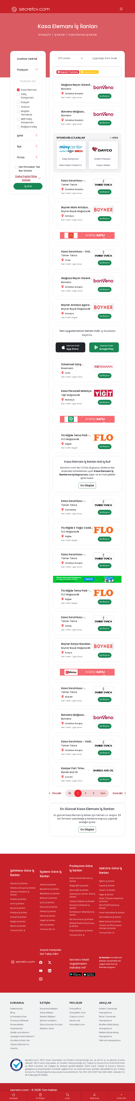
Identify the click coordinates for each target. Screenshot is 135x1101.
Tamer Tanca (69, 184)
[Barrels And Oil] (105, 770)
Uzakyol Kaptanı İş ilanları (81, 901)
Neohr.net (74, 1020)
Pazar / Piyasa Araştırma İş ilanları (111, 900)
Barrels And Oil (69, 772)
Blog (12, 1012)
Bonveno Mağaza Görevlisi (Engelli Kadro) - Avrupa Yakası (76, 715)
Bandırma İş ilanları (49, 889)
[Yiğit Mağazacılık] (105, 393)
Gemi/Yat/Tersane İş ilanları (109, 906)
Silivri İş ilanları (47, 924)
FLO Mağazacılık (70, 439)
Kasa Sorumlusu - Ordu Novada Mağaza (76, 252)
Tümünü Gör (16, 930)
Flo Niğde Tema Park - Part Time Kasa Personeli (75, 591)
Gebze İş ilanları (47, 915)
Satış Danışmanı (27, 95)
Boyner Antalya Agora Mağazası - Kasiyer (75, 305)
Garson (25, 107)
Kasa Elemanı (29, 89)
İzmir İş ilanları (17, 903)
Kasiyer (25, 102)
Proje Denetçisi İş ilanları (81, 930)
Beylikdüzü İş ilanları (50, 893)
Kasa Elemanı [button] (90, 71)
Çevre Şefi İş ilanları (78, 890)
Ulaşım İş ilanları (107, 890)
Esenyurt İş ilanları (48, 906)
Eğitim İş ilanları (106, 881)
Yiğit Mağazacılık (70, 395)
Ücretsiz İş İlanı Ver (20, 1040)
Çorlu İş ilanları (47, 902)
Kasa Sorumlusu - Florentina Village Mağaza (72, 554)
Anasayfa (44, 35)
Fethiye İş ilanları (48, 911)
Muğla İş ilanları (18, 921)
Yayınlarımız (16, 1028)
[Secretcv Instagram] (41, 979)
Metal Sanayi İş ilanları (110, 921)
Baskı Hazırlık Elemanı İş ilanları (81, 879)
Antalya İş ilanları (18, 912)
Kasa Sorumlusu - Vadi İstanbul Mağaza (76, 742)
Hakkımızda (16, 1008)
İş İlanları (59, 35)
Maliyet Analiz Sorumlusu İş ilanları (81, 924)
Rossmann (67, 368)
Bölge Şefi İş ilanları (78, 885)
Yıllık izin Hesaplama (110, 1040)
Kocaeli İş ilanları (18, 917)
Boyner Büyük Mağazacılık (75, 211)
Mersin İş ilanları (18, 926)
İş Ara (28, 186)
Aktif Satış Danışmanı (27, 120)
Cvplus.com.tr (76, 1016)
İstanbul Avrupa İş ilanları (22, 887)
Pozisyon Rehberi (19, 1020)
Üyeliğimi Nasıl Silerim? (22, 1036)
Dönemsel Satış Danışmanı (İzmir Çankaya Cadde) (72, 364)
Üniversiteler (17, 1024)
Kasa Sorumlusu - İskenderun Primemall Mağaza (75, 617)
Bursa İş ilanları (17, 908)
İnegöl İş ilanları (47, 920)
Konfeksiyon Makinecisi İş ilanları (81, 913)
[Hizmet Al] (87, 579)
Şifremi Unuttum (48, 1020)
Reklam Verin (47, 1028)
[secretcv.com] (30, 9)
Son (103, 793)
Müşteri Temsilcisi (26, 113)
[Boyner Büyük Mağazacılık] (105, 209)
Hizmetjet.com (77, 1024)
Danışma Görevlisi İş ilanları (79, 906)
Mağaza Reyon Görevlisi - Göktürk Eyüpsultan (76, 278)
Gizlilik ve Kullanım (19, 1032)
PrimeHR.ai (75, 1008)
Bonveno (66, 88)
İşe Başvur (105, 96)
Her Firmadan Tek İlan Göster (29, 168)
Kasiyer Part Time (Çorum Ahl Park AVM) (75, 768)
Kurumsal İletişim (49, 1008)
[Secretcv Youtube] (41, 971)
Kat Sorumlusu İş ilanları (81, 919)
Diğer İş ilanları (106, 894)
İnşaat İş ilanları (107, 885)
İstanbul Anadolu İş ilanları (19, 893)
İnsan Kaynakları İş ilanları (112, 912)
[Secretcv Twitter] (49, 963)
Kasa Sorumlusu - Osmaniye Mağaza (73, 501)
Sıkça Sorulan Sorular (51, 1024)
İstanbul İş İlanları (19, 883)
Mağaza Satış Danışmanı (29, 128)
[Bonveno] (105, 87)
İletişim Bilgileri (47, 1016)
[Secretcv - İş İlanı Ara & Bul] (75, 974)
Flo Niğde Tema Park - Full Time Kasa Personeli (76, 435)
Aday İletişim (46, 1012)
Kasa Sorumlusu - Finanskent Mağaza (74, 181)
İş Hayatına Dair (18, 1016)
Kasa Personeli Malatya (76, 391)
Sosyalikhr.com (77, 1012)
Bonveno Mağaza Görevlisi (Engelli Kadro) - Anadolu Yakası (76, 112)
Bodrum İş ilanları (48, 898)
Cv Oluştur (87, 485)
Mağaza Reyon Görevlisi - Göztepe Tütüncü (76, 85)
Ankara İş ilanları (18, 899)
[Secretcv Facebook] (41, 963)
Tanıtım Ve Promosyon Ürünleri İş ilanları (110, 927)
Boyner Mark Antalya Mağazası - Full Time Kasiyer (74, 207)
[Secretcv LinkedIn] (49, 971)
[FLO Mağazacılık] (105, 437)
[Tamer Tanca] (105, 183)
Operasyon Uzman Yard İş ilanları (82, 895)
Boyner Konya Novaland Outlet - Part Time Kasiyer (76, 644)
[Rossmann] (105, 366)
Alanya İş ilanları (48, 884)
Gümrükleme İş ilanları (110, 917)
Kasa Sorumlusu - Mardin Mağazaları (73, 688)
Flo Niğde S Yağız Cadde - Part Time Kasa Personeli (77, 528)
